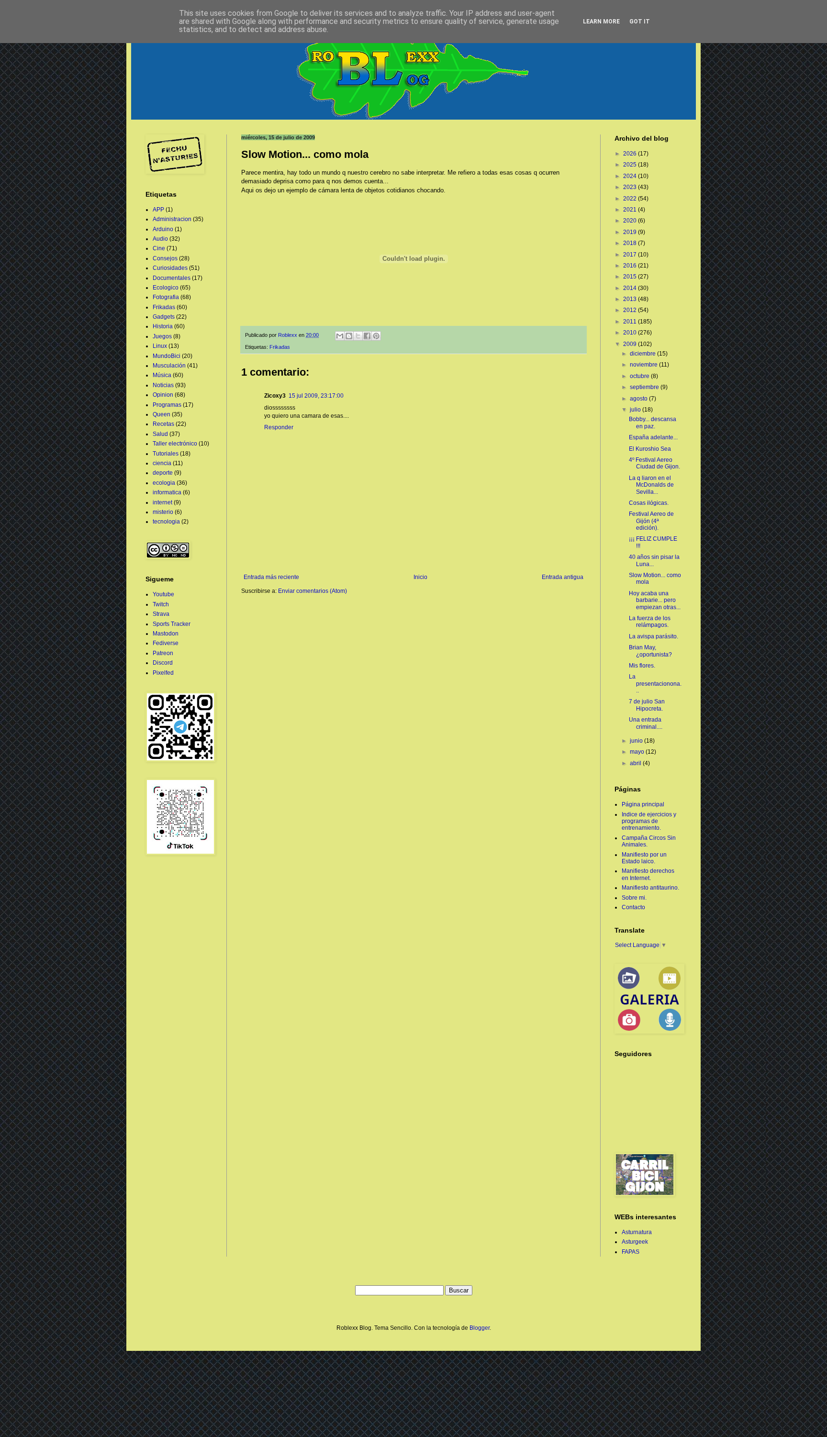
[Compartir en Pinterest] (376, 336)
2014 (630, 288)
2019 (630, 232)
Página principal (643, 804)
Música (162, 375)
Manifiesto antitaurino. (650, 887)
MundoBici (166, 356)
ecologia (164, 482)
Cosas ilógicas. (649, 503)
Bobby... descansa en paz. (652, 422)
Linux (160, 346)
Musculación (169, 365)
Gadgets (164, 316)
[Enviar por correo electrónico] (340, 336)
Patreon (163, 653)
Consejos (165, 258)
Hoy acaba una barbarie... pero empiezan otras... (655, 600)
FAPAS (630, 1251)
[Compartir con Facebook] (367, 336)
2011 (630, 321)
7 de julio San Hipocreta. (647, 705)
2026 (630, 153)
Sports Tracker (171, 624)
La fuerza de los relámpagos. (650, 621)
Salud (160, 434)
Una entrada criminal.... (645, 723)
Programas (167, 404)
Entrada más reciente (271, 577)
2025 (630, 164)
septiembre (645, 387)
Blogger (479, 1328)
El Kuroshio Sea (650, 449)
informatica (167, 492)
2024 (630, 176)
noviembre (644, 364)
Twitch (161, 604)
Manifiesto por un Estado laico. (644, 858)
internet (162, 502)
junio (637, 740)
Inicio (420, 577)
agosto (639, 398)
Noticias (163, 385)
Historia (163, 326)
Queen (161, 414)
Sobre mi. (634, 897)
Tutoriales (166, 453)
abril (636, 763)
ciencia (162, 463)
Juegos (162, 336)
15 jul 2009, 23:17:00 (316, 395)
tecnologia (166, 521)
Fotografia (166, 297)
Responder (278, 427)
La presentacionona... (655, 683)
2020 (630, 220)
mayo (638, 751)
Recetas (163, 424)
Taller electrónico (175, 443)
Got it (639, 21)
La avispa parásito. (653, 636)
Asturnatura (637, 1232)
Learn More (601, 21)
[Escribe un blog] (349, 336)
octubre (640, 376)
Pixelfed (163, 672)
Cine (159, 248)
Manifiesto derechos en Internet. (648, 874)
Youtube (163, 594)
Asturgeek (635, 1241)
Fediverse (166, 643)
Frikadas (279, 347)
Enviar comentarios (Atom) (312, 591)
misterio (163, 512)
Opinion (163, 394)
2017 (630, 254)
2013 (630, 299)
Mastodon (166, 633)
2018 (630, 243)
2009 (630, 344)
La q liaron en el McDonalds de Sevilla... (651, 485)
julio (636, 409)
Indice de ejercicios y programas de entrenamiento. (649, 821)
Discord (163, 662)
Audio (160, 238)
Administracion (172, 219)
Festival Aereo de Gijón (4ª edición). (651, 521)
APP (158, 209)
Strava (161, 614)
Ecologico (166, 287)
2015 (630, 276)
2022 (630, 198)
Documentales (171, 278)
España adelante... (653, 437)
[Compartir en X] (358, 336)
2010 (630, 332)
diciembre (643, 353)
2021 (630, 209)
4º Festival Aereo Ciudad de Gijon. (654, 463)
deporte (163, 472)
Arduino (163, 229)
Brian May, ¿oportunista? (650, 650)
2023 (630, 187)
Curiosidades (170, 268)
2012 (630, 310)
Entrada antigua (562, 577)
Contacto (633, 907)
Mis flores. (642, 665)
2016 (630, 265)
